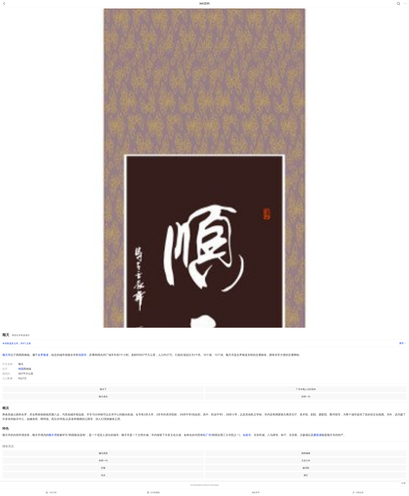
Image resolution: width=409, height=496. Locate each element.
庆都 (103, 467)
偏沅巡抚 (103, 453)
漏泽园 (305, 467)
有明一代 (305, 396)
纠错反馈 (359, 492)
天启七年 (305, 460)
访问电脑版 (155, 492)
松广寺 (207, 435)
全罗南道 (43, 354)
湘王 (306, 475)
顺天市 (6, 354)
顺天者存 (103, 396)
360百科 (204, 3)
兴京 (103, 475)
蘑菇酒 (317, 435)
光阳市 (82, 354)
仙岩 (247, 435)
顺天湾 (53, 435)
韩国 (20, 368)
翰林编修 (305, 453)
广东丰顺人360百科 (306, 389)
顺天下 (103, 389)
